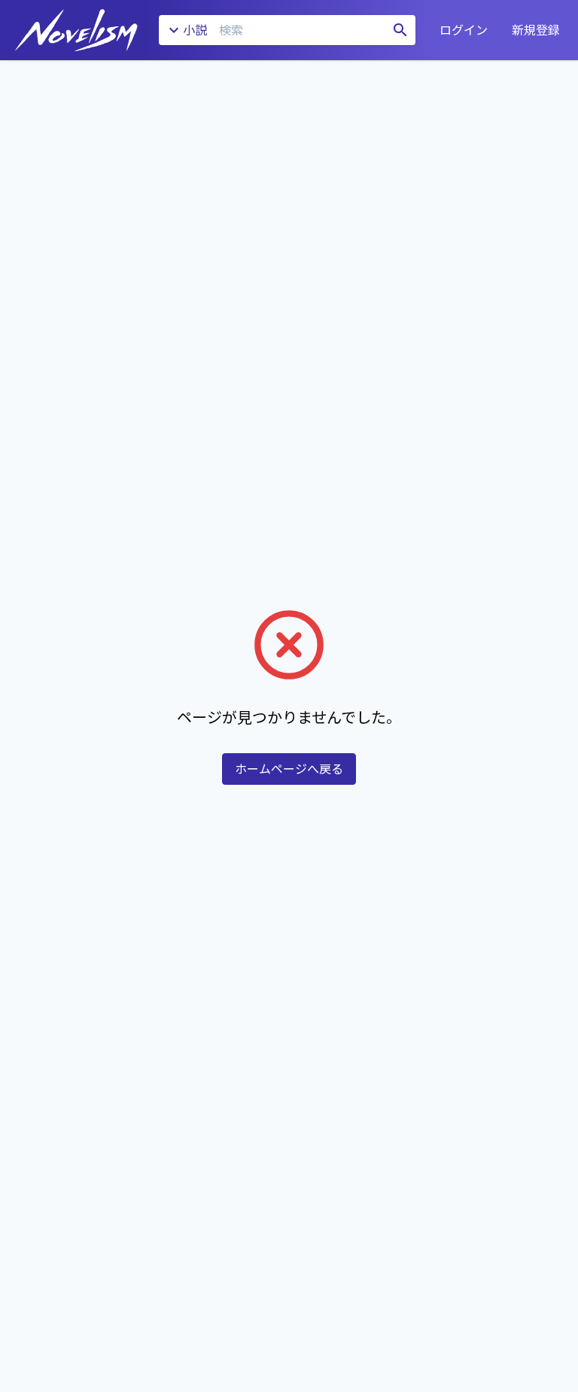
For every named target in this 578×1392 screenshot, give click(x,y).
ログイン (464, 30)
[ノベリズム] (76, 30)
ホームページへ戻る (289, 769)
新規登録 (536, 30)
